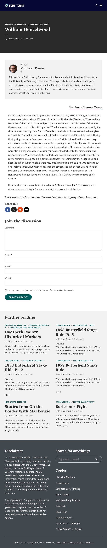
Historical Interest (15, 24)
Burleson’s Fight (71, 406)
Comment (9, 228)
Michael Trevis (14, 38)
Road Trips (61, 511)
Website (8, 278)
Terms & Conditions (75, 542)
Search (96, 459)
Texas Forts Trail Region (68, 523)
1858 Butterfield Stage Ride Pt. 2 (26, 367)
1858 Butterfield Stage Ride (77, 367)
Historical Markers (65, 477)
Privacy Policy (61, 542)
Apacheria (61, 506)
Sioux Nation (62, 494)
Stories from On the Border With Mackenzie (27, 409)
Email (8, 266)
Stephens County (39, 24)
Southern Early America (68, 488)
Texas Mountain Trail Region (25, 327)
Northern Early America (68, 500)
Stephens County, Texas (85, 107)
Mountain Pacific (64, 517)
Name (8, 255)
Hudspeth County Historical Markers (23, 334)
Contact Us (89, 542)
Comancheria (63, 325)
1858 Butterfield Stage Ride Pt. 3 (77, 332)
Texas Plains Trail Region (69, 529)
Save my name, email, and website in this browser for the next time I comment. (40, 290)
